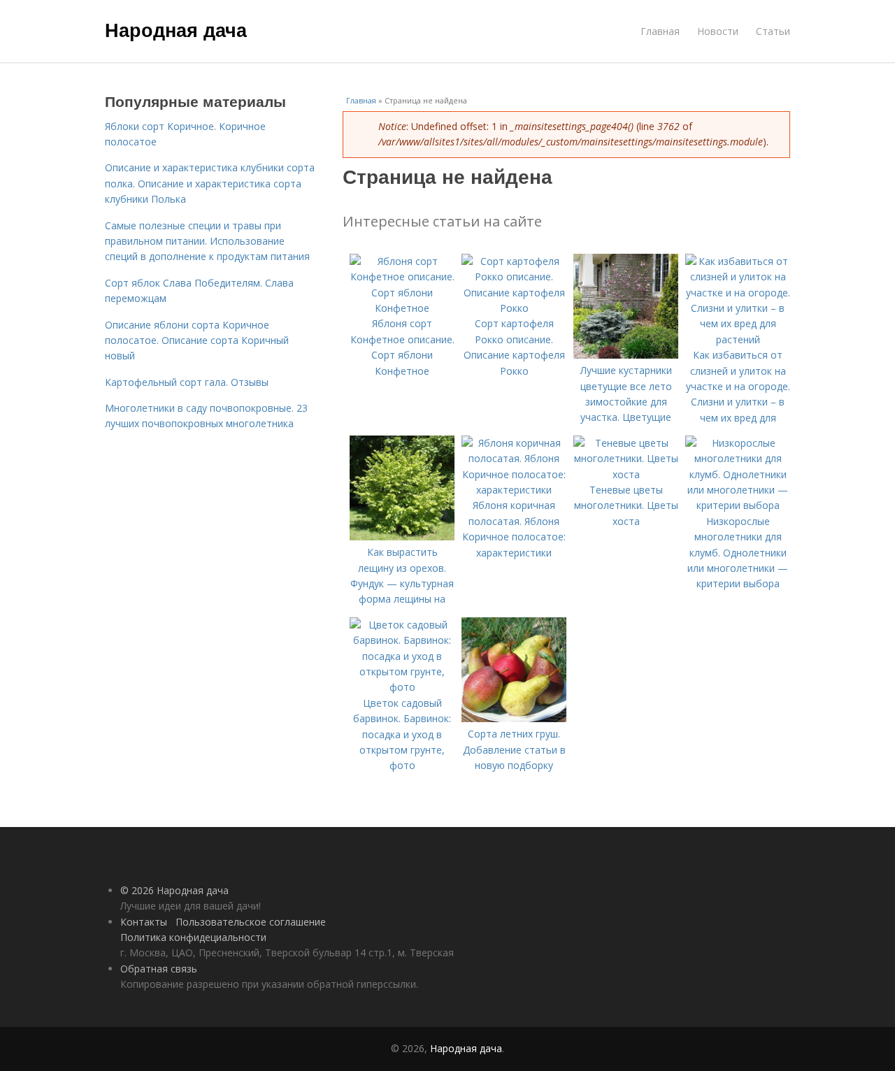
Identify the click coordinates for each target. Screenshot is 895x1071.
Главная (660, 31)
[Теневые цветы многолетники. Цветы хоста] (625, 474)
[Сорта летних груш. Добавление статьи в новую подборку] (513, 718)
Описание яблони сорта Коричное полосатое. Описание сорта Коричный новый (197, 340)
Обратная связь (158, 968)
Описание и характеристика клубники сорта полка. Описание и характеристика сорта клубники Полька (210, 183)
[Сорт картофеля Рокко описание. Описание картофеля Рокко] (513, 308)
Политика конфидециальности (193, 937)
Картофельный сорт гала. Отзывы (186, 382)
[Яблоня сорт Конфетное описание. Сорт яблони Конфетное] (402, 308)
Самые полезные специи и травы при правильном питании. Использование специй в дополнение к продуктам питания (207, 241)
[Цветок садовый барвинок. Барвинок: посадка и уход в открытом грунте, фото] (402, 686)
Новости (717, 31)
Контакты (143, 921)
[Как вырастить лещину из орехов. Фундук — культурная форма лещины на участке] (402, 536)
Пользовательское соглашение (251, 921)
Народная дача (176, 29)
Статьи (773, 31)
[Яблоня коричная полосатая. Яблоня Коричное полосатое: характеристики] (513, 489)
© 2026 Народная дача (174, 890)
